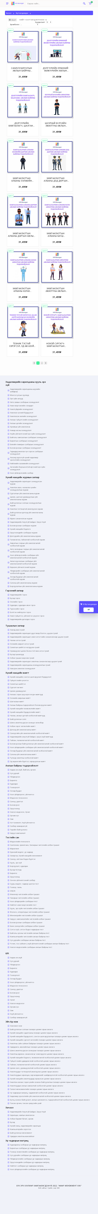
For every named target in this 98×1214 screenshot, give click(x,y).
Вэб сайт (41, 1188)
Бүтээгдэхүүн (22, 13)
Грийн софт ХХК (54, 1188)
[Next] (45, 363)
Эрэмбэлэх (14, 24)
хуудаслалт (40, 22)
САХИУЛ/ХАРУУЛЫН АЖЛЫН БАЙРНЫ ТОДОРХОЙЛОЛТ (21, 71)
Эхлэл (8, 13)
